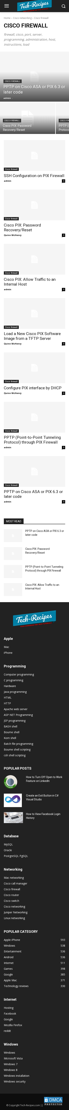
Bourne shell (11, 732)
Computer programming (19, 674)
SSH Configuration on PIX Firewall (34, 175)
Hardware (10, 686)
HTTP (7, 703)
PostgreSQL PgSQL (16, 856)
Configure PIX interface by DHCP (33, 388)
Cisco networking (22, 18)
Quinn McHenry (12, 235)
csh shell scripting (14, 755)
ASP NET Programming (18, 715)
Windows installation (16, 1075)
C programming (13, 680)
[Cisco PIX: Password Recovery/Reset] (27, 118)
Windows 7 (10, 1064)
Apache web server (15, 709)
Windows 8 (10, 1070)
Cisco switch (11, 901)
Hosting (8, 1008)
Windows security (14, 1081)
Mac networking (14, 877)
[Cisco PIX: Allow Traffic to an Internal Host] (34, 259)
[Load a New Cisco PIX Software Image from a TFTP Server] (34, 313)
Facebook (10, 1013)
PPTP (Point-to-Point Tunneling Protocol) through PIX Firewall (32, 440)
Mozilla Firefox (13, 1025)
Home (7, 18)
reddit (7, 1031)
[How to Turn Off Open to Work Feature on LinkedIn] (10, 782)
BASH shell (10, 726)
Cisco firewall (12, 81)
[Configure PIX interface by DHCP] (34, 367)
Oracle (8, 850)
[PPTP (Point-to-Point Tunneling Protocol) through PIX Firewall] (34, 417)
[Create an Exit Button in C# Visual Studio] (13, 800)
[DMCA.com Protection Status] (53, 1105)
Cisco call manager (15, 883)
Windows (9, 1052)
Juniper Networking (15, 912)
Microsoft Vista (13, 1058)
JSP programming (14, 720)
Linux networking (14, 918)
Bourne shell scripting (17, 749)
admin (7, 180)
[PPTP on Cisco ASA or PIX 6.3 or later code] (34, 77)
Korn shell (10, 738)
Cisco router (11, 895)
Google (8, 1019)
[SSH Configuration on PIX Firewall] (34, 155)
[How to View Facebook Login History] (13, 817)
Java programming (15, 692)
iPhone (8, 652)
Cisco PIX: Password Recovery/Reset (22, 227)
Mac (6, 647)
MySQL (8, 844)
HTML (8, 697)
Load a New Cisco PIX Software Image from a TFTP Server (32, 336)
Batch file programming (18, 744)
